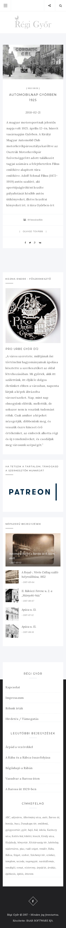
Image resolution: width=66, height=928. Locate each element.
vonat (20, 867)
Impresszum (15, 698)
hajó (30, 830)
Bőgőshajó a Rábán (19, 768)
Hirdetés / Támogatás (22, 719)
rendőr (43, 848)
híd (36, 830)
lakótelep (53, 842)
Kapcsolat (13, 687)
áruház (51, 867)
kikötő (27, 836)
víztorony (30, 867)
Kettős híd (17, 836)
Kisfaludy (11, 842)
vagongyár (32, 861)
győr (24, 830)
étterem (29, 874)
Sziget (17, 855)
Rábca (9, 855)
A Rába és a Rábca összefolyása (28, 757)
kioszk (36, 836)
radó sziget (32, 848)
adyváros (17, 817)
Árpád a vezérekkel (19, 747)
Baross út (54, 817)
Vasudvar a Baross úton (23, 778)
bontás (9, 823)
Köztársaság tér (38, 842)
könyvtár (23, 842)
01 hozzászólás (35, 219)
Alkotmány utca (32, 817)
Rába (51, 848)
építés (20, 874)
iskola (42, 830)
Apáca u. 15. (29, 626)
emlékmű (43, 823)
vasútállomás (46, 861)
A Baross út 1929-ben (21, 789)
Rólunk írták (14, 708)
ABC (8, 817)
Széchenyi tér (37, 855)
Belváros (33, 88)
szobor (25, 855)
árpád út (41, 867)
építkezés (11, 874)
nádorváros (12, 848)
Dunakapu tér (28, 823)
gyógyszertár (13, 830)
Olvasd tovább (33, 231)
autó (44, 817)
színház (50, 855)
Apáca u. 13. (29, 609)
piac (22, 848)
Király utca (47, 836)
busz (17, 823)
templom (10, 861)
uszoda (20, 861)
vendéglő (10, 867)
